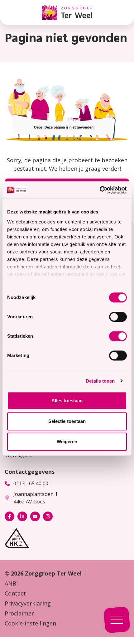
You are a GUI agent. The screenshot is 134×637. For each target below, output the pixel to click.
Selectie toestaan (67, 421)
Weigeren (67, 441)
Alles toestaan (67, 400)
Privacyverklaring (28, 603)
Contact (15, 593)
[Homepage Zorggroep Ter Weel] (67, 12)
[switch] (118, 317)
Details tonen (100, 381)
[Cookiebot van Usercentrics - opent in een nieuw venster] (99, 190)
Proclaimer (19, 613)
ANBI (11, 583)
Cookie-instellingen (30, 623)
